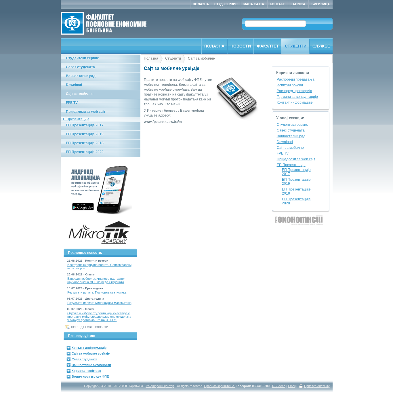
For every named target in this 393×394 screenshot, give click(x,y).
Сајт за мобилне (80, 94)
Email (291, 386)
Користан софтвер (86, 370)
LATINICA (298, 4)
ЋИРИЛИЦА (320, 4)
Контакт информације (89, 347)
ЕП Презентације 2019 (85, 134)
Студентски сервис (82, 58)
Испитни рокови (290, 85)
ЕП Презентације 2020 (85, 152)
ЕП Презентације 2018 (85, 143)
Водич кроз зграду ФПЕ (90, 376)
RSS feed (278, 386)
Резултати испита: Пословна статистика (96, 292)
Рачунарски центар (160, 386)
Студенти (173, 58)
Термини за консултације (297, 97)
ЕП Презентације (75, 119)
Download (74, 85)
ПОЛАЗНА (201, 4)
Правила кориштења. (219, 386)
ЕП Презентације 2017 (85, 125)
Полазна (151, 58)
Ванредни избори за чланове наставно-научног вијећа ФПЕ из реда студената (96, 280)
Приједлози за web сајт (85, 112)
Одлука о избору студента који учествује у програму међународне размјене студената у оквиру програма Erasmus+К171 (99, 316)
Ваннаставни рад (81, 76)
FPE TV (72, 103)
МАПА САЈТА (253, 4)
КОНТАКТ (277, 4)
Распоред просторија (294, 91)
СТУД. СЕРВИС (226, 4)
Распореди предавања (295, 79)
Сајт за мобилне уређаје (91, 353)
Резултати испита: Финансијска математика (99, 302)
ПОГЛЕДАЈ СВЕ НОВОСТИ (89, 327)
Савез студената (80, 67)
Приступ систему (317, 386)
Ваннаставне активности (91, 365)
